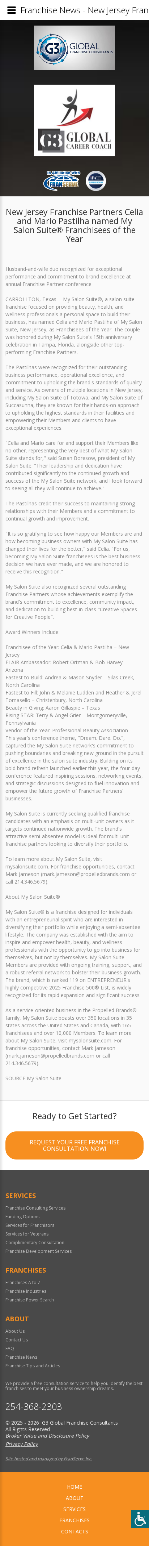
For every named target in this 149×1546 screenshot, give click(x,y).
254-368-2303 (33, 1406)
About (75, 1497)
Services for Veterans (26, 1234)
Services (74, 1509)
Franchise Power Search (29, 1300)
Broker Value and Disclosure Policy (47, 1435)
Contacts (74, 1531)
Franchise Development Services (38, 1251)
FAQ (9, 1348)
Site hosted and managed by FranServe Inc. (48, 1459)
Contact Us (16, 1340)
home (74, 1486)
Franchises (74, 1520)
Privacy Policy (21, 1443)
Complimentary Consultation (34, 1242)
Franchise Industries (25, 1291)
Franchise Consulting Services (35, 1208)
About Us (15, 1331)
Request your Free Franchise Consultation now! (75, 1145)
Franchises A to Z (23, 1282)
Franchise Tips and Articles (32, 1366)
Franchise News (21, 1357)
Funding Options (22, 1217)
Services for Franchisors (29, 1225)
